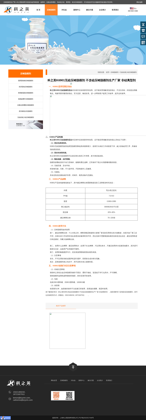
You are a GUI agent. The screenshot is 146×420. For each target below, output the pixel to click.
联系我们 (115, 10)
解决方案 (89, 10)
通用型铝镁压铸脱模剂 (25, 80)
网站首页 (54, 380)
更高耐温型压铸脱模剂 (25, 93)
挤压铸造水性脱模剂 (25, 111)
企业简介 (102, 10)
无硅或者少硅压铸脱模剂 (25, 117)
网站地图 (139, 2)
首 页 (38, 10)
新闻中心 (76, 10)
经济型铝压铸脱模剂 (25, 87)
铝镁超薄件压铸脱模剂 (25, 99)
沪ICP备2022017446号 (86, 418)
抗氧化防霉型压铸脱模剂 (25, 105)
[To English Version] (133, 9)
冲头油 (64, 10)
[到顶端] (73, 371)
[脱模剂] (17, 15)
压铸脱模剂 (51, 10)
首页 (107, 72)
